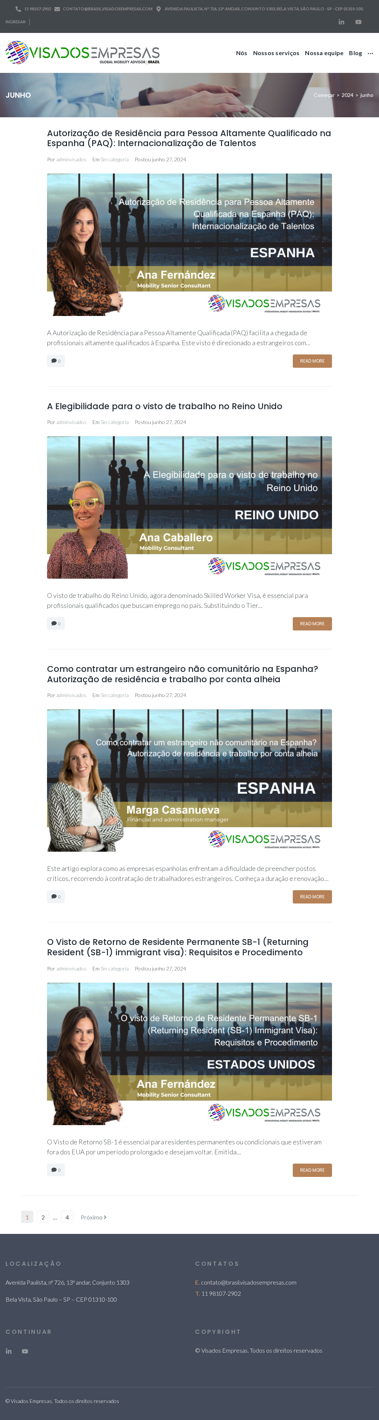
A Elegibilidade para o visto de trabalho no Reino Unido (164, 406)
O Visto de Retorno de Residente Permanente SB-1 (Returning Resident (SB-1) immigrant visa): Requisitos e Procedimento (178, 947)
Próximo (92, 1217)
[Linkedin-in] (341, 22)
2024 (347, 95)
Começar (324, 95)
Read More (312, 361)
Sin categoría (115, 159)
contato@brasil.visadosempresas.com (248, 1282)
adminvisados (71, 159)
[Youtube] (358, 22)
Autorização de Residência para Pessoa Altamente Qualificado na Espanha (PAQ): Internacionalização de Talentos (189, 138)
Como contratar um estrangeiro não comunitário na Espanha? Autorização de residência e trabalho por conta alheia (182, 674)
